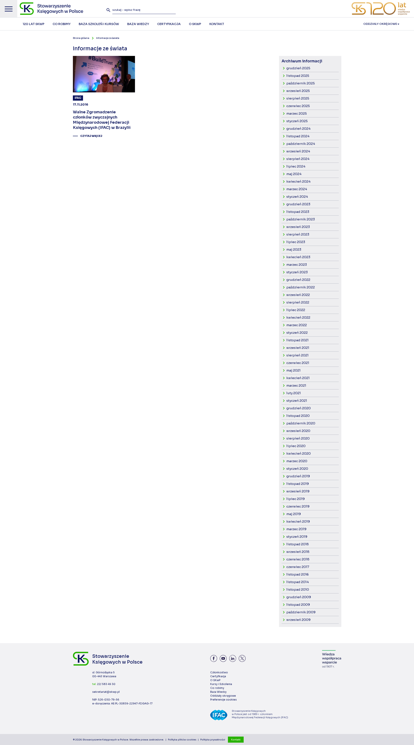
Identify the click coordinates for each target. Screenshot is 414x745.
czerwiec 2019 (297, 506)
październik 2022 (300, 287)
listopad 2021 (297, 340)
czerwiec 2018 (297, 559)
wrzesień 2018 (297, 552)
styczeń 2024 (297, 197)
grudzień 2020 (298, 408)
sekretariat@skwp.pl (106, 691)
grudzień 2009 (298, 597)
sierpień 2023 (297, 234)
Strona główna (81, 38)
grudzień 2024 (298, 129)
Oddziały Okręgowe (380, 24)
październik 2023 (300, 219)
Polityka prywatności (212, 739)
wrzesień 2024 (298, 151)
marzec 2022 (296, 325)
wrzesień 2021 (297, 348)
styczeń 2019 (296, 537)
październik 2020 (300, 423)
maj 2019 (293, 514)
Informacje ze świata (107, 38)
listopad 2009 (298, 605)
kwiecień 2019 (298, 521)
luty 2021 (293, 393)
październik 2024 (300, 144)
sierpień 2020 (298, 438)
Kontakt (235, 739)
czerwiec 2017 (297, 567)
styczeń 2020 (297, 469)
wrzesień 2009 (298, 620)
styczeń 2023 (297, 272)
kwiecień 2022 (298, 317)
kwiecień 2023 (298, 257)
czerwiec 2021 (297, 363)
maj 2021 (293, 370)
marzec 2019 (296, 529)
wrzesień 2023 (298, 227)
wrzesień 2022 (298, 295)
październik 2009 (300, 612)
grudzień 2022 (298, 280)
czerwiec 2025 (298, 106)
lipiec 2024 (295, 166)
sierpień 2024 (297, 159)
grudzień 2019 (298, 476)
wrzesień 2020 (298, 431)
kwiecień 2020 (298, 453)
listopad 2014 (297, 582)
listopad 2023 (297, 212)
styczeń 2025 (297, 121)
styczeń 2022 (297, 333)
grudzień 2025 (298, 68)
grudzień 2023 (298, 204)
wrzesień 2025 (298, 91)
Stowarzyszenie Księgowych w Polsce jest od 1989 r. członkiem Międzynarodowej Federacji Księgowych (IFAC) (260, 714)
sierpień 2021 (297, 355)
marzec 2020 (296, 461)
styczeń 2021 (296, 401)
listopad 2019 (297, 484)
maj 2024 (293, 174)
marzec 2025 (296, 113)
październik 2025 (300, 83)
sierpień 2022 (297, 302)
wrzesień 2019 (297, 491)
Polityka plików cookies (182, 739)
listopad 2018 (297, 544)
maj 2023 (293, 249)
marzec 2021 (296, 385)
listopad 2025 (297, 76)
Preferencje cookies (223, 699)
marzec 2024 (296, 189)
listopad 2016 (297, 574)
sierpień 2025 (297, 98)
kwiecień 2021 (298, 378)
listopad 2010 (297, 589)
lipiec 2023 (295, 242)
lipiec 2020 (296, 446)
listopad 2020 (298, 416)
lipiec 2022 (295, 310)
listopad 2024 (297, 136)
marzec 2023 (296, 265)
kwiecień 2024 (298, 181)
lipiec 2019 (295, 499)
